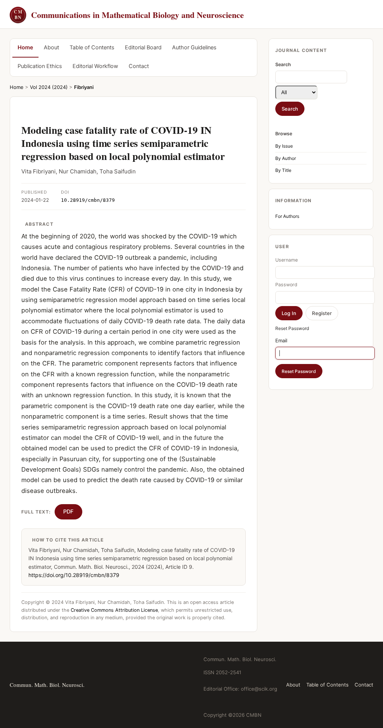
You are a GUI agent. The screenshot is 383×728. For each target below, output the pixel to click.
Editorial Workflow (95, 66)
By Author (285, 158)
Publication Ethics (40, 66)
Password (286, 284)
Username (286, 260)
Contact (139, 66)
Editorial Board (143, 47)
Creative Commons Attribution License (114, 610)
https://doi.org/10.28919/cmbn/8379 (73, 575)
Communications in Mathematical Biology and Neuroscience (129, 15)
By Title (283, 170)
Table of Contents (92, 47)
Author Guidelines (194, 47)
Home (25, 47)
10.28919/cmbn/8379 (88, 200)
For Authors (287, 216)
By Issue (284, 146)
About (51, 47)
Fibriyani (84, 87)
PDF (68, 511)
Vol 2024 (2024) (49, 87)
